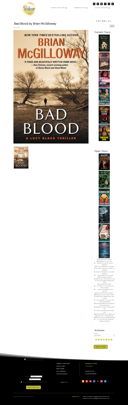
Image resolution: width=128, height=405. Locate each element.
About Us (64, 382)
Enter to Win (101, 347)
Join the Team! (60, 366)
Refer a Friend (60, 368)
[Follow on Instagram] (98, 4)
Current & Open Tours (63, 363)
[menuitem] (102, 7)
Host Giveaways (61, 371)
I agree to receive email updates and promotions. (34, 382)
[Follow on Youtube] (101, 4)
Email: (27, 379)
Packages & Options (91, 363)
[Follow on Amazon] (94, 4)
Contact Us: (75, 396)
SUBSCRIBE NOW (33, 387)
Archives (96, 333)
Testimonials (89, 366)
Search (112, 26)
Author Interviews (90, 374)
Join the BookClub (61, 374)
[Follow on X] (109, 4)
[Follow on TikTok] (112, 4)
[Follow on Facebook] (105, 4)
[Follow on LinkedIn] (105, 381)
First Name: (28, 376)
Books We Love (89, 371)
